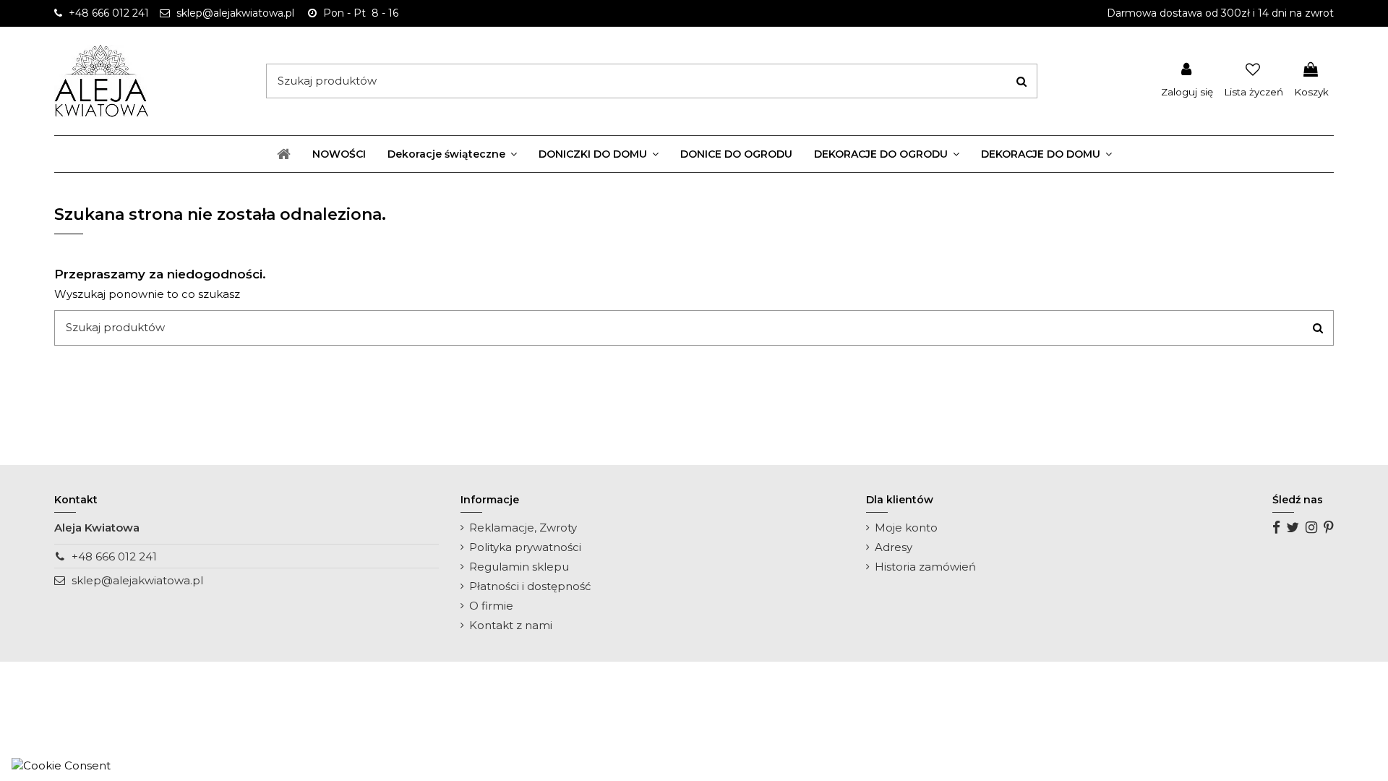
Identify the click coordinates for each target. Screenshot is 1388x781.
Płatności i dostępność (530, 586)
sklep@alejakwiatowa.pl (137, 580)
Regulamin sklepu (519, 566)
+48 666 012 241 (114, 556)
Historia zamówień (925, 566)
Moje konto (906, 527)
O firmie (491, 606)
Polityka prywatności (525, 547)
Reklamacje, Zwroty (523, 527)
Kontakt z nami (510, 625)
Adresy (893, 547)
